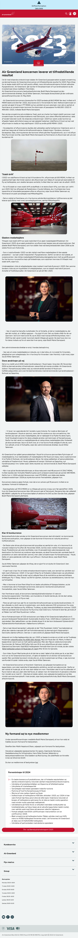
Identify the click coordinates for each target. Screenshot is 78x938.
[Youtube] (3, 917)
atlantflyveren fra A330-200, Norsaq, (26, 640)
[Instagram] (12, 917)
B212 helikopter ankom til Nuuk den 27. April (20, 649)
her (36, 762)
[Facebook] (8, 917)
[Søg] (66, 13)
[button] (70, 13)
